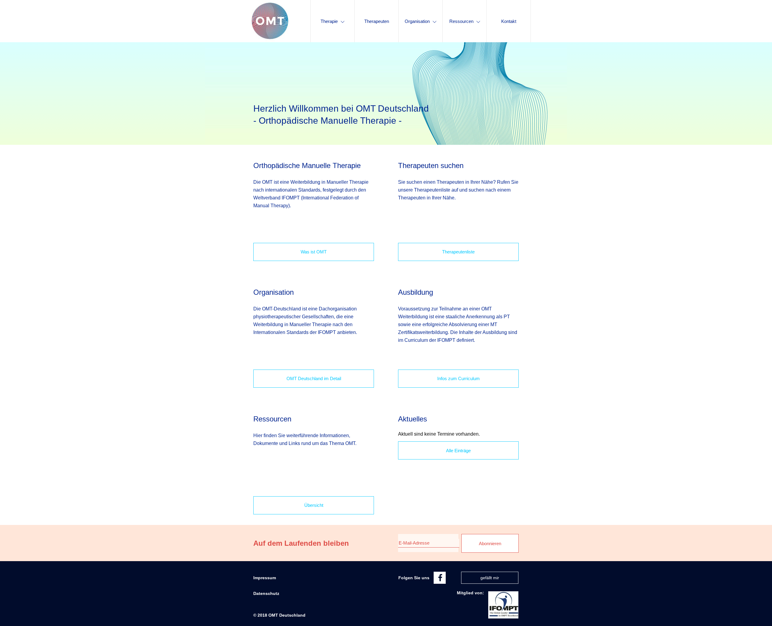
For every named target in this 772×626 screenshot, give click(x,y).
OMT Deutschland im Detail (313, 378)
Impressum (264, 577)
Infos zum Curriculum (458, 378)
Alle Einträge (458, 450)
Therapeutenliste (458, 251)
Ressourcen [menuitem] (461, 21)
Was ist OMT (314, 251)
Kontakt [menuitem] (508, 21)
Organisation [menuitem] (417, 21)
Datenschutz (266, 593)
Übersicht (313, 505)
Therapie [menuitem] (329, 21)
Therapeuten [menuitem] (376, 21)
